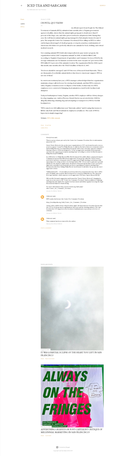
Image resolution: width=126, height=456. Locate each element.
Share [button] (22, 19)
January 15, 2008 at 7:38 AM (54, 191)
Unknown (49, 196)
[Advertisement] (72, 246)
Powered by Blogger (64, 447)
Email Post (48, 125)
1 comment (48, 435)
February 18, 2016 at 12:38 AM (54, 223)
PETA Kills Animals (53, 118)
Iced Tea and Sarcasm (47, 5)
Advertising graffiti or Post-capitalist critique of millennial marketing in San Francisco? (71, 431)
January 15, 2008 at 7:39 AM (53, 213)
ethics (22, 27)
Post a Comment (46, 228)
